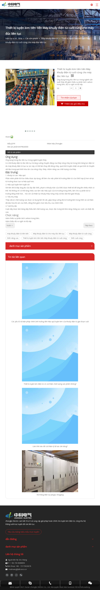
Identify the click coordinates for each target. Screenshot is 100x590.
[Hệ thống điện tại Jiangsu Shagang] (50, 471)
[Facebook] (7, 575)
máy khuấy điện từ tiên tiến (18, 233)
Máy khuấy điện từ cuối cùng (80, 233)
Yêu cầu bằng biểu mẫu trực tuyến (23, 532)
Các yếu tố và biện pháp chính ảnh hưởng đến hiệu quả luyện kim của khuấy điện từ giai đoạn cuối (50, 321)
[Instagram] (16, 575)
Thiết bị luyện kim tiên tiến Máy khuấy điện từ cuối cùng (45, 238)
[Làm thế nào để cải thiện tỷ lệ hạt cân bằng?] (50, 416)
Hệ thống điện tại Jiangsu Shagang (50, 495)
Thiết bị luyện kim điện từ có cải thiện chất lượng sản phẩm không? (50, 384)
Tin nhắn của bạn (69, 97)
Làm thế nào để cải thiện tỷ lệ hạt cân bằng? (50, 446)
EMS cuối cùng (76, 238)
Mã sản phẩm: (13, 147)
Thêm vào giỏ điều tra (74, 103)
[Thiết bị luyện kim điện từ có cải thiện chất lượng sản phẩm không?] (50, 353)
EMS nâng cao (12, 238)
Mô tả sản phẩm (13, 152)
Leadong (86, 587)
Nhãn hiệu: (51, 143)
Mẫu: (9, 143)
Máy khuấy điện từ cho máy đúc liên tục (49, 233)
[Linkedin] (11, 575)
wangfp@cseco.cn (19, 569)
